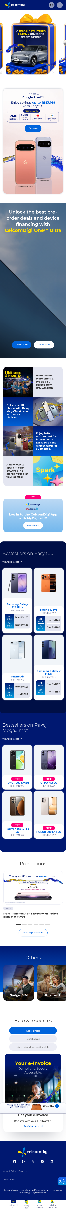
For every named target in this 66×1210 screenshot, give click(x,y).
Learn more (21, 344)
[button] (19, 79)
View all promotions (33, 932)
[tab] (33, 1030)
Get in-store (44, 344)
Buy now (33, 127)
